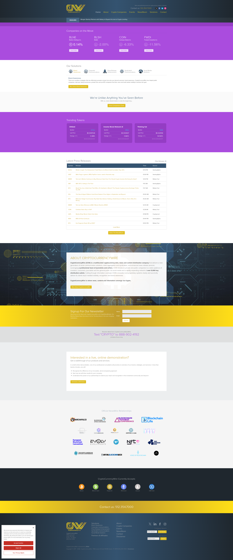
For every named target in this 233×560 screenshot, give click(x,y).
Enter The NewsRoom (116, 233)
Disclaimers (131, 549)
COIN (122, 37)
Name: (118, 311)
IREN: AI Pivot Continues (82, 218)
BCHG (70, 170)
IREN (69, 218)
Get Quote (162, 531)
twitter (156, 8)
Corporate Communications (100, 527)
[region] (18, 542)
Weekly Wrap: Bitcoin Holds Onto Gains (87, 214)
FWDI (147, 37)
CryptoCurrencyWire (72, 533)
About (105, 12)
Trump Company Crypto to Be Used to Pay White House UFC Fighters (103, 19)
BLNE (72, 37)
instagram (165, 8)
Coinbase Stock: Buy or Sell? (84, 209)
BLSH (97, 37)
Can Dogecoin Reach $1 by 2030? (85, 223)
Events (132, 12)
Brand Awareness (76, 71)
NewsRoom (142, 12)
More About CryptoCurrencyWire (81, 287)
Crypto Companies (119, 12)
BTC (69, 188)
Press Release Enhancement (100, 529)
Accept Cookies (18, 543)
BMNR (70, 179)
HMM (161, 130)
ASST (69, 174)
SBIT (69, 183)
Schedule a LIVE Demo (78, 382)
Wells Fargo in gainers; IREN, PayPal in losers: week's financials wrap (95, 174)
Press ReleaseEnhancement (112, 71)
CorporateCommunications (94, 71)
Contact (163, 12)
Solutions (153, 12)
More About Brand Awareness (78, 86)
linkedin (162, 8)
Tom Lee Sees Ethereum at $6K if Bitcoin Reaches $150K (92, 205)
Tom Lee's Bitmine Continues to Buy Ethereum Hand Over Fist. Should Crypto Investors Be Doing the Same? (106, 179)
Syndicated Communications (100, 531)
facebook (159, 8)
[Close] (33, 528)
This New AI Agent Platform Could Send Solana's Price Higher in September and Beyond (101, 194)
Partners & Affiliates (99, 535)
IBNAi (127, 130)
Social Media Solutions (148, 71)
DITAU (93, 130)
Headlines (72, 20)
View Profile (74, 50)
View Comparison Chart (116, 105)
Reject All (18, 548)
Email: (118, 316)
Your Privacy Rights (18, 553)
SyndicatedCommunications (130, 71)
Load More (116, 227)
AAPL (69, 214)
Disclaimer (120, 536)
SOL (69, 194)
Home (98, 12)
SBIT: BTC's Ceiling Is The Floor (84, 183)
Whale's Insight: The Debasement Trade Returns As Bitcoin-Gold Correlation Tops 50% (100, 170)
